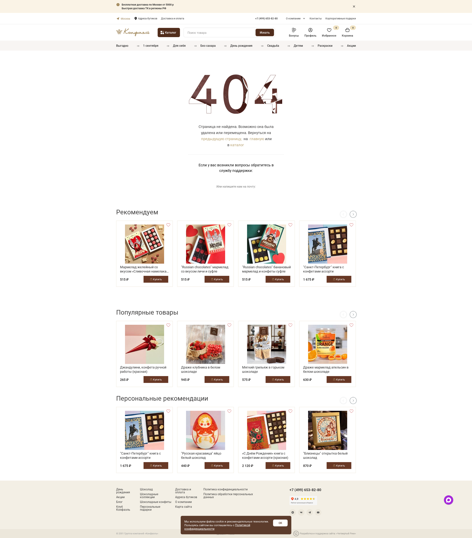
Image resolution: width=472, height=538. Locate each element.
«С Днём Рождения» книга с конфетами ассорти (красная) (265, 455)
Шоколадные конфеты (155, 501)
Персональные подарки (150, 508)
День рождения (241, 45)
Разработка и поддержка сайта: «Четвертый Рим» (328, 533)
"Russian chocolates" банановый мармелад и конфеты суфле (266, 269)
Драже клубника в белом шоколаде (200, 369)
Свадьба (273, 45)
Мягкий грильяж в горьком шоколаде (263, 369)
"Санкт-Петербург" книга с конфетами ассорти (323, 269)
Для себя (179, 45)
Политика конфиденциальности (225, 489)
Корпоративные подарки (340, 18)
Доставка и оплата (172, 18)
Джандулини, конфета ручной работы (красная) (143, 369)
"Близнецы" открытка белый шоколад (325, 455)
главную (257, 138)
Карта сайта (183, 506)
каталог (237, 144)
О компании (293, 18)
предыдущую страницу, (221, 138)
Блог (119, 501)
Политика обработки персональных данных (228, 495)
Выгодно (122, 45)
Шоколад (146, 489)
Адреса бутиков (147, 18)
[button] (353, 214)
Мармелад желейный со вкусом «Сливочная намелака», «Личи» (144, 269)
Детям (298, 45)
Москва (125, 18)
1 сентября (150, 45)
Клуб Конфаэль (123, 508)
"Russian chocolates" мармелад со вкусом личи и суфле (204, 269)
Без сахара (208, 45)
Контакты (316, 18)
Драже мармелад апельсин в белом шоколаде (325, 369)
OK (280, 523)
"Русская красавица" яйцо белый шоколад (201, 455)
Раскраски (325, 45)
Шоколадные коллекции (149, 495)
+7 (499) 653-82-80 (305, 489)
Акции (351, 45)
